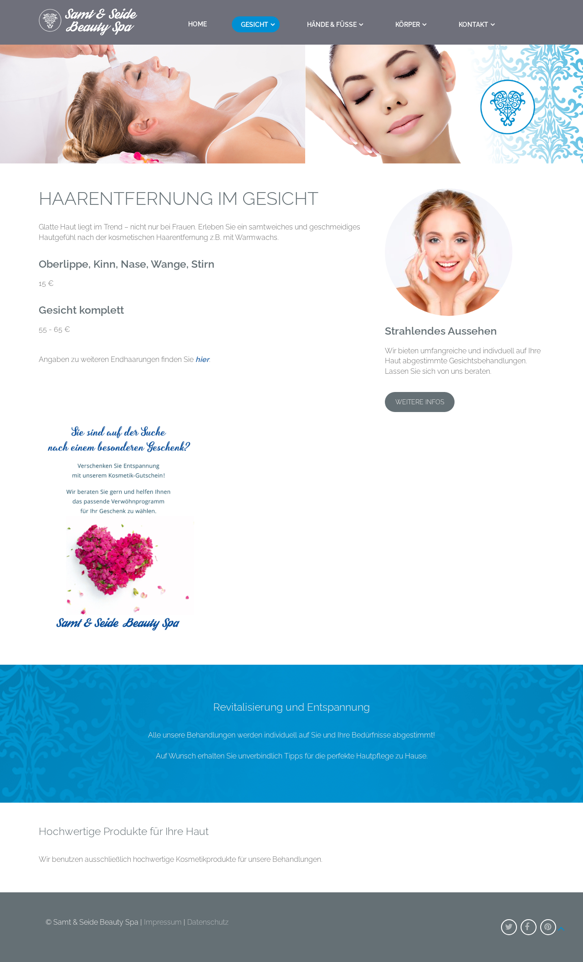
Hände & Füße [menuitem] (332, 24)
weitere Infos (419, 402)
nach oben (561, 924)
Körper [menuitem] (407, 24)
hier (202, 359)
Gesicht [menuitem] (254, 24)
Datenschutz (208, 922)
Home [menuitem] (197, 24)
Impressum (163, 922)
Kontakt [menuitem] (473, 24)
